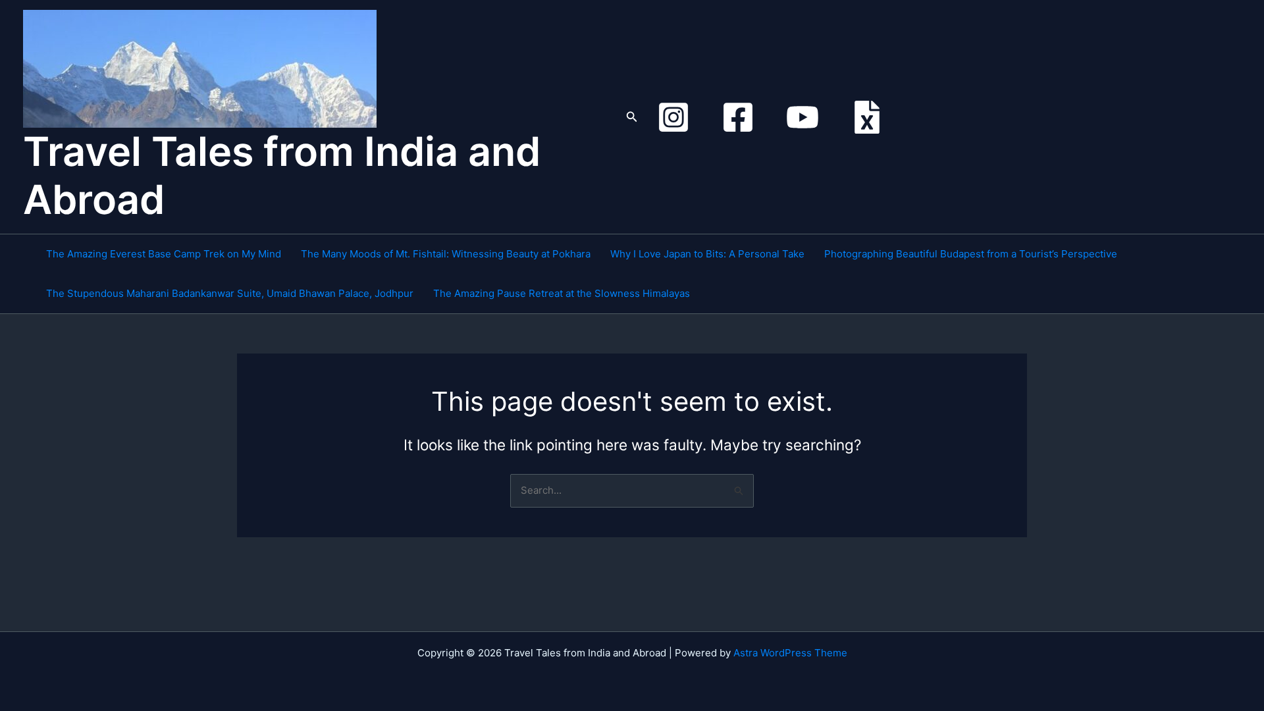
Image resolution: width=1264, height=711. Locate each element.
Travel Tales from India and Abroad (281, 175)
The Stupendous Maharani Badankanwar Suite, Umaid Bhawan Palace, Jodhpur (229, 293)
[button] (632, 117)
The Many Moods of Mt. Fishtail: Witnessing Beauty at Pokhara (446, 254)
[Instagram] (673, 117)
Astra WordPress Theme (790, 652)
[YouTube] (802, 117)
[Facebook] (738, 117)
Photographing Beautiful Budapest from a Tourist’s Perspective (970, 254)
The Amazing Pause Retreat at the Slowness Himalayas (561, 293)
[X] (867, 117)
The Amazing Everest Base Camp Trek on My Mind (163, 254)
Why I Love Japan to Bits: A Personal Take (707, 254)
